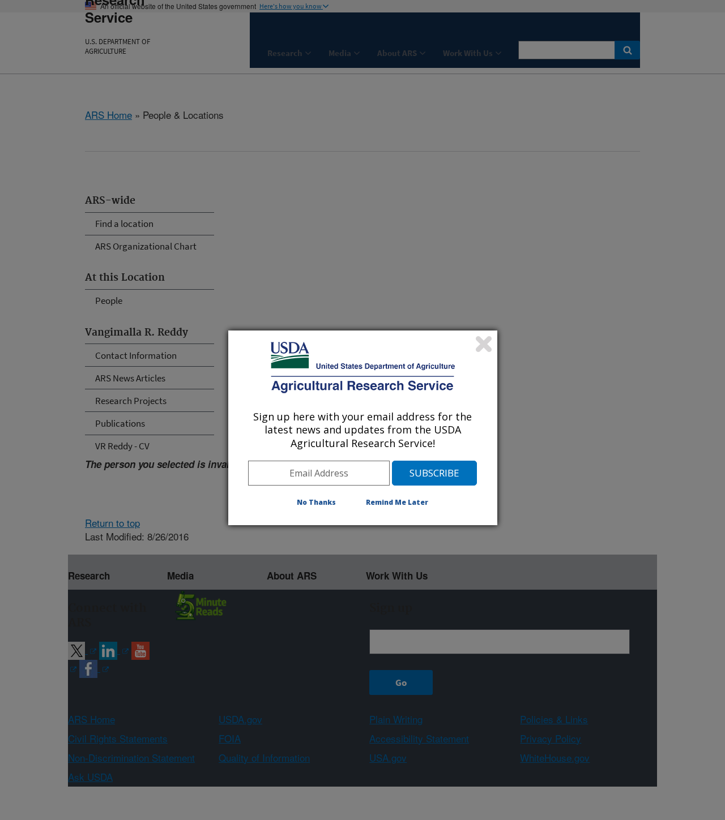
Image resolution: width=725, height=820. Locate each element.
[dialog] (362, 427)
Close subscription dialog (484, 344)
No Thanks (316, 502)
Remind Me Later (397, 502)
